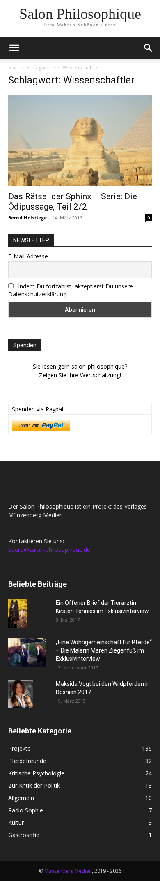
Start (13, 67)
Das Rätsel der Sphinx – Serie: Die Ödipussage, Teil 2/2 (72, 201)
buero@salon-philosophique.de (49, 550)
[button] (14, 48)
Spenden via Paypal (37, 409)
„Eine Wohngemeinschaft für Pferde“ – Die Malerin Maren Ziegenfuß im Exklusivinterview (104, 650)
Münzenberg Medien (68, 870)
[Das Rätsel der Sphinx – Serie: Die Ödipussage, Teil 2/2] (80, 140)
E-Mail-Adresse (28, 256)
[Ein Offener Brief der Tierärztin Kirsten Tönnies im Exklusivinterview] (17, 613)
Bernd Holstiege (27, 217)
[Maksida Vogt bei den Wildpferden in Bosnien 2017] (20, 694)
